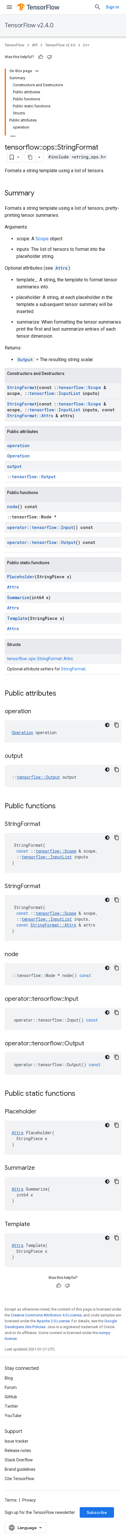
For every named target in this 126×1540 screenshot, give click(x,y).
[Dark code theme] (107, 725)
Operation (18, 456)
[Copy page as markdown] (30, 157)
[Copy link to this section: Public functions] (61, 806)
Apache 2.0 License (53, 1321)
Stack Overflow (19, 1460)
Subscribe (97, 1512)
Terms (11, 1500)
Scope (42, 238)
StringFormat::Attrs (30, 415)
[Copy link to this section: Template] (36, 1224)
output (14, 466)
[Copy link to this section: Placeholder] (42, 1111)
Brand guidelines (20, 1469)
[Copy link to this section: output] (29, 756)
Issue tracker (16, 1441)
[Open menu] (9, 7)
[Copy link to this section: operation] (37, 711)
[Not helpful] (49, 57)
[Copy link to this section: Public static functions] (81, 1094)
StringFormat (22, 387)
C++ (86, 45)
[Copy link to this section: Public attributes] (62, 693)
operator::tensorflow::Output (41, 542)
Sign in (112, 7)
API (35, 45)
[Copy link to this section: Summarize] (41, 1168)
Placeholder (21, 576)
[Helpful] (40, 57)
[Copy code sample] (116, 725)
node (12, 506)
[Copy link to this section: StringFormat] (46, 824)
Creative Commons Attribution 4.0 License (46, 1315)
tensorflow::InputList (54, 393)
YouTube (13, 1415)
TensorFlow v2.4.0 (29, 25)
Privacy (29, 1500)
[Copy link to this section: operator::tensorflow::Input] (84, 999)
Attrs (61, 268)
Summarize (18, 597)
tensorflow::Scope (80, 387)
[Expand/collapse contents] (36, 71)
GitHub (11, 1396)
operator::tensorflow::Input (40, 527)
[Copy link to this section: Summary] (40, 193)
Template (17, 618)
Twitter (11, 1406)
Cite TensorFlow (19, 1478)
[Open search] (97, 7)
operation (18, 445)
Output (25, 359)
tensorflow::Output (34, 476)
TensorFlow (14, 45)
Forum (11, 1387)
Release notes (18, 1450)
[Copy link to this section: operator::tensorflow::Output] (90, 1043)
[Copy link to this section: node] (24, 954)
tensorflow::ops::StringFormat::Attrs (40, 658)
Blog (9, 1378)
